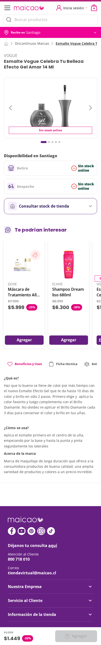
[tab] (24, 366)
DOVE (12, 284)
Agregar (79, 636)
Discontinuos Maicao (32, 43)
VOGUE (10, 55)
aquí (52, 545)
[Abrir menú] (6, 7)
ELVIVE (57, 284)
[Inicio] (6, 43)
